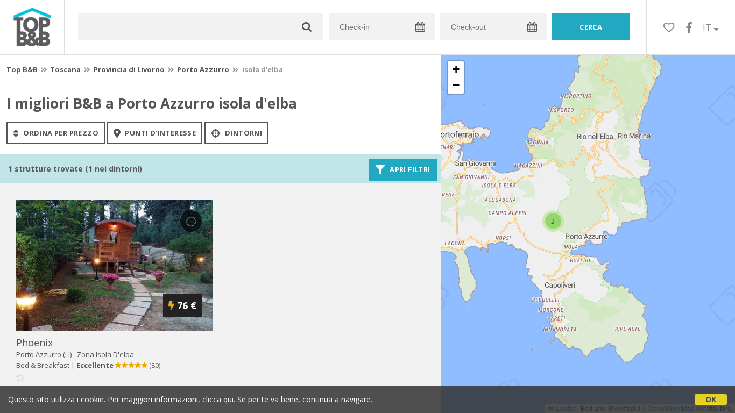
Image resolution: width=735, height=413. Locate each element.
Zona (105, 354)
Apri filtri (409, 170)
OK (710, 399)
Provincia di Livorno (129, 69)
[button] (553, 221)
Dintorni (243, 133)
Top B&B (22, 69)
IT (708, 27)
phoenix (34, 342)
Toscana (65, 69)
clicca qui (218, 399)
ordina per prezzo (60, 133)
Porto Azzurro (203, 69)
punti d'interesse (159, 133)
